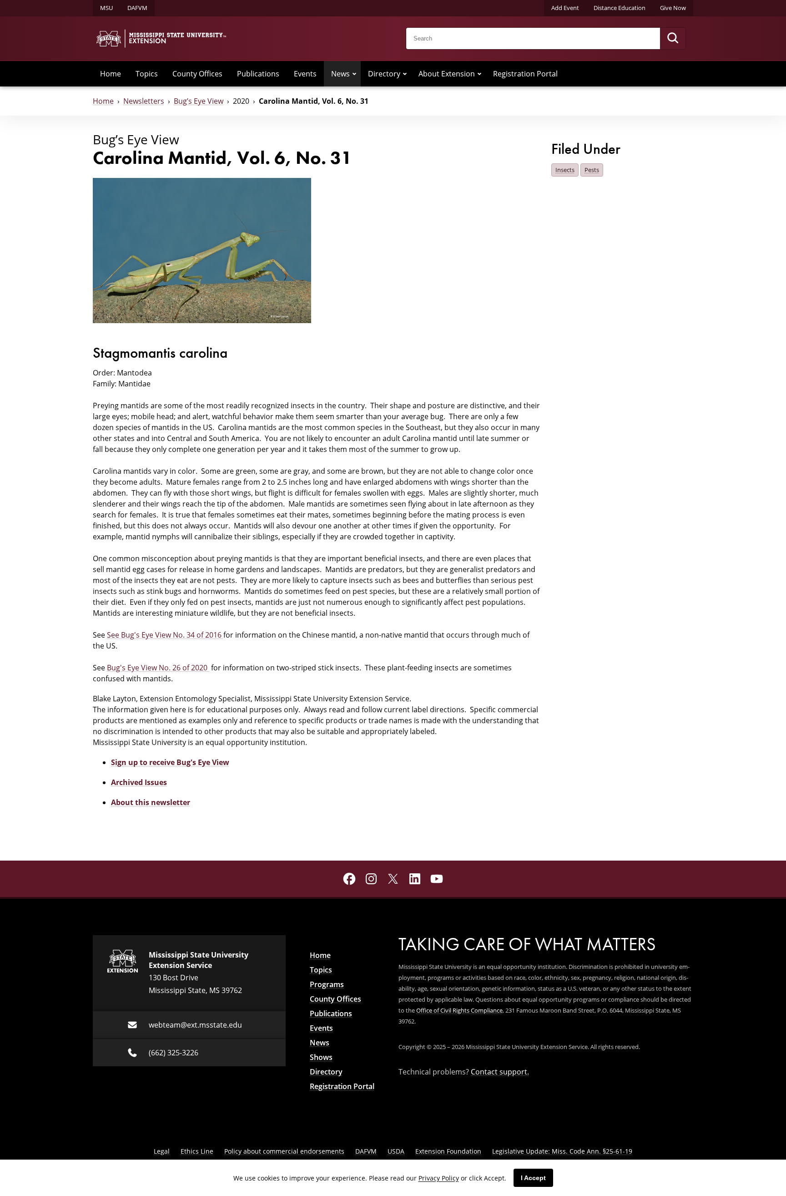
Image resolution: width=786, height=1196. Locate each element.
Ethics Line (197, 1151)
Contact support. (500, 1072)
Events (305, 74)
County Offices (197, 74)
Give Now (673, 8)
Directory (384, 74)
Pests (591, 170)
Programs (327, 984)
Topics (147, 74)
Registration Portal (525, 74)
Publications (258, 74)
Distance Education (619, 8)
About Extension (446, 74)
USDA (396, 1151)
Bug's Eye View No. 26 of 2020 (158, 668)
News (340, 74)
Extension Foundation (448, 1151)
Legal (162, 1151)
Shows (321, 1057)
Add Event (565, 8)
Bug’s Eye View (198, 101)
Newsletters (143, 101)
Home (110, 74)
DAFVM (137, 8)
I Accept (533, 1177)
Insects (564, 170)
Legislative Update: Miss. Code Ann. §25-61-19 (562, 1151)
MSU (106, 8)
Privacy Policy (438, 1178)
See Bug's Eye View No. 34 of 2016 (165, 635)
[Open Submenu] (354, 73)
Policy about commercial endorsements (284, 1151)
